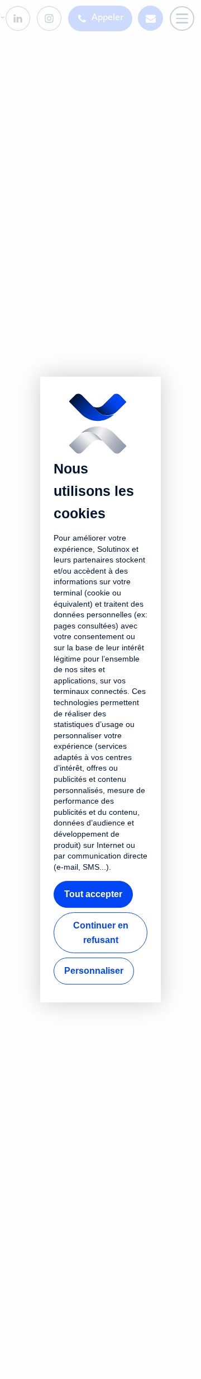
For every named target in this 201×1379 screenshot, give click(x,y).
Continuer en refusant (100, 933)
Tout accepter (93, 894)
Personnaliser (93, 970)
